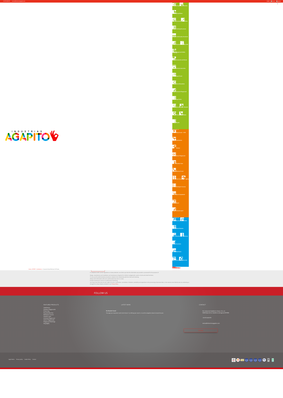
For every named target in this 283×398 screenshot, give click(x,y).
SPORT (34, 269)
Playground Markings (49, 321)
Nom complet (4, 375)
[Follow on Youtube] (167, 290)
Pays (2, 386)
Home (30, 269)
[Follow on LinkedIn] (173, 290)
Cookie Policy (27, 359)
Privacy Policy (115, 284)
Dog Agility (46, 323)
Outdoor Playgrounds (49, 309)
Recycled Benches (48, 313)
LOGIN (268, 1)
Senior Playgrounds (48, 320)
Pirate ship (46, 311)
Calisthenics (39, 269)
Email (2, 379)
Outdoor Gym (47, 316)
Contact (200, 330)
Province (3, 389)
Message (3, 393)
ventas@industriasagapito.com (211, 323)
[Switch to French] (273, 2)
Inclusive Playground (49, 318)
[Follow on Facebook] (164, 290)
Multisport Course (48, 314)
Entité (2, 382)
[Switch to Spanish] (278, 2)
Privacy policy (19, 359)
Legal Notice (11, 359)
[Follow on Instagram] (170, 290)
